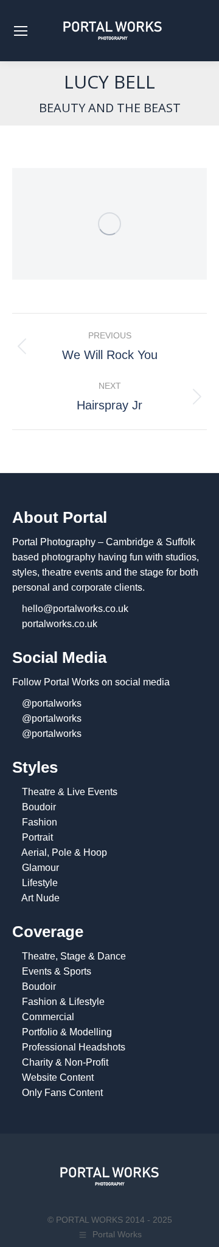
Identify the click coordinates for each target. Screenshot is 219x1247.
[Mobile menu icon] (20, 30)
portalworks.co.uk (59, 624)
